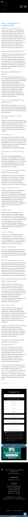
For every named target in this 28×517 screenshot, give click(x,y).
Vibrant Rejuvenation (14, 473)
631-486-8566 (16, 491)
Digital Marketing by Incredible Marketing (14, 498)
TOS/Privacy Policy (17, 510)
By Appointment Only (14, 479)
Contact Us (14, 516)
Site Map (8, 510)
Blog (8, 383)
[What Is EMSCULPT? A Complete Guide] (11, 28)
